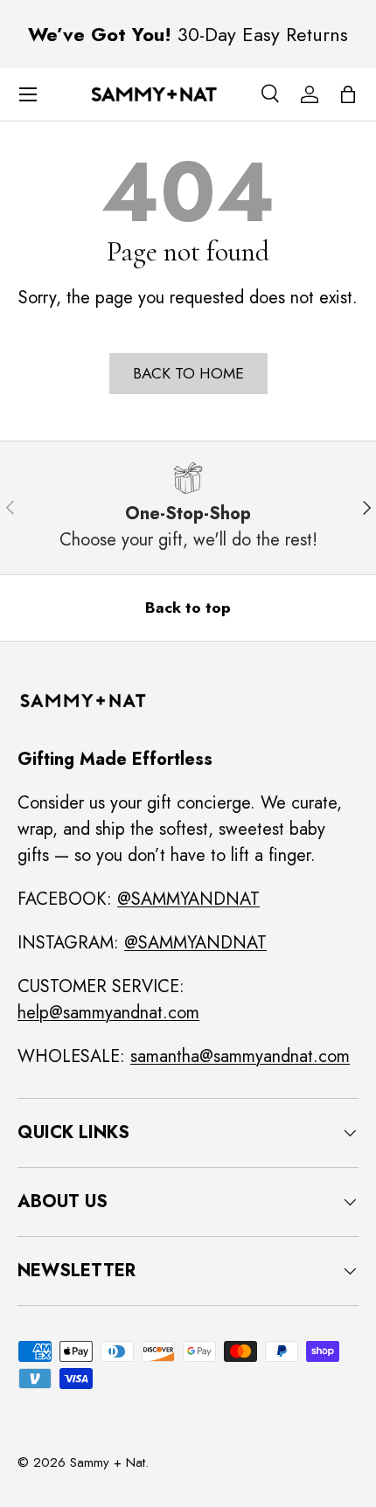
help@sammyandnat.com (108, 1012)
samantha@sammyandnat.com (240, 1056)
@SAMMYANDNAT (188, 899)
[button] (348, 94)
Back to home (188, 373)
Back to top (188, 607)
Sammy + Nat (107, 1462)
